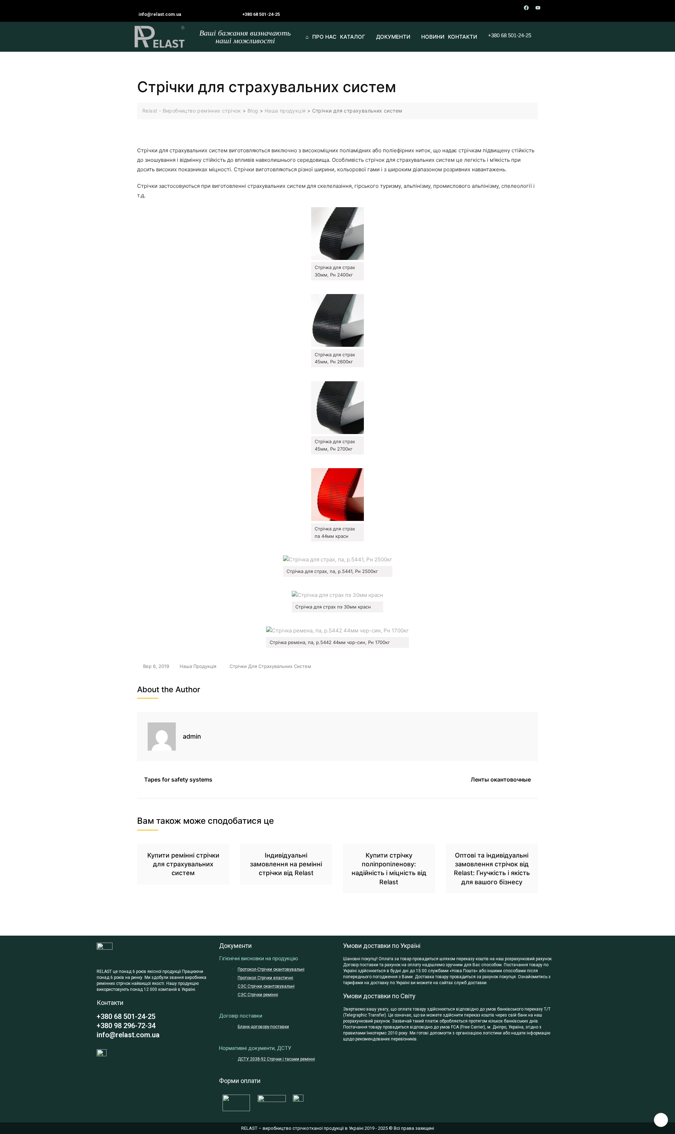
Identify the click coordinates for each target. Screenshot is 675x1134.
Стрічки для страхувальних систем (270, 666)
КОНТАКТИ (462, 36)
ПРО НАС (324, 36)
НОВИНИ (432, 36)
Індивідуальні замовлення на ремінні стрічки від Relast (286, 864)
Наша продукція (198, 666)
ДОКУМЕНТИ (393, 36)
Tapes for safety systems (178, 779)
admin (192, 736)
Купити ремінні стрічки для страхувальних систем (183, 864)
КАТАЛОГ (352, 36)
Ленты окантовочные (501, 779)
